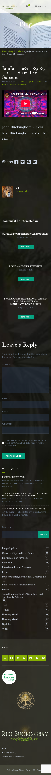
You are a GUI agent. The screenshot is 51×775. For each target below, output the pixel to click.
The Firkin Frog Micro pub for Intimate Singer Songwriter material (25, 494)
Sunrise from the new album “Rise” (25, 233)
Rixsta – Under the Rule (25, 266)
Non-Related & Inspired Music (18, 584)
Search (6, 527)
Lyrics (5, 572)
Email (6, 411)
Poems (5, 589)
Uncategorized (10, 619)
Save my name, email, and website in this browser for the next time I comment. (25, 443)
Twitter (24, 658)
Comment (8, 364)
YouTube (5, 658)
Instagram (18, 658)
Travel (5, 609)
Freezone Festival (13, 477)
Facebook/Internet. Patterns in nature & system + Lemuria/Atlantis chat (25, 301)
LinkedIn (31, 658)
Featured (7, 562)
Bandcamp (37, 658)
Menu (41, 6)
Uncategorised (10, 614)
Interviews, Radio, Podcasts (16, 567)
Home (5, 51)
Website (7, 424)
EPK (4, 748)
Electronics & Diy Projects (15, 557)
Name (5, 398)
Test (4, 604)
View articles (22, 191)
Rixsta (21, 770)
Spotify (43, 658)
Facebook (11, 658)
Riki (4, 84)
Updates (6, 623)
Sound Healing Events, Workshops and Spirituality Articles (22, 596)
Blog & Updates (16, 51)
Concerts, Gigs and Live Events (18, 553)
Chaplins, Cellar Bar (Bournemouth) (23, 508)
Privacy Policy (9, 752)
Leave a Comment (17, 84)
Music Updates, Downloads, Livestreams (24, 576)
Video (39, 81)
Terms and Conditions (13, 756)
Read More (25, 247)
